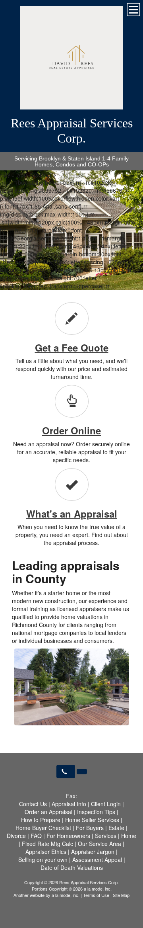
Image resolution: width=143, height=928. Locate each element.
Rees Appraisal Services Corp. (72, 130)
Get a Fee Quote (71, 347)
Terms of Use (96, 895)
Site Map (121, 895)
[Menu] (133, 9)
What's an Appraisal (71, 513)
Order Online (71, 430)
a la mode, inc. (65, 895)
